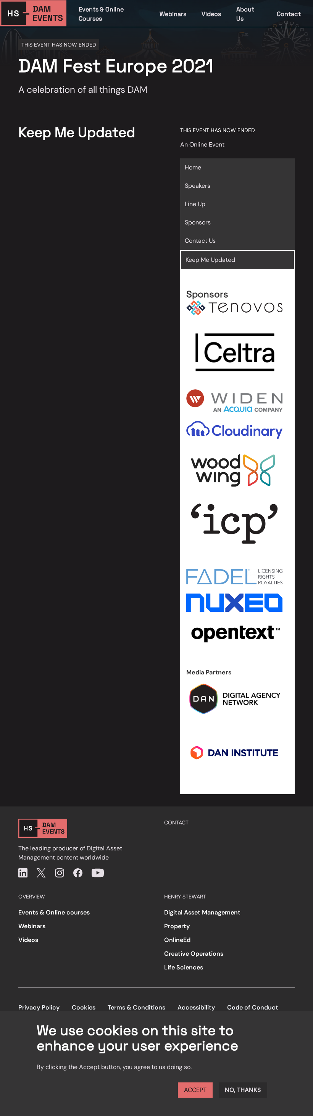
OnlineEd (177, 940)
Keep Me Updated (210, 260)
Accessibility (196, 1007)
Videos (211, 14)
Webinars (173, 14)
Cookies (83, 1007)
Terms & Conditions (136, 1007)
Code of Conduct (252, 1007)
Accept (195, 1090)
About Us (245, 14)
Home (193, 167)
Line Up (195, 204)
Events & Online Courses (101, 14)
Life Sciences (183, 967)
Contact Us (200, 241)
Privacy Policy (39, 1007)
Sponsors (198, 222)
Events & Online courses (54, 912)
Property (177, 926)
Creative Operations (193, 954)
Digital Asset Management (202, 912)
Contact (289, 14)
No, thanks (243, 1090)
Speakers (197, 186)
